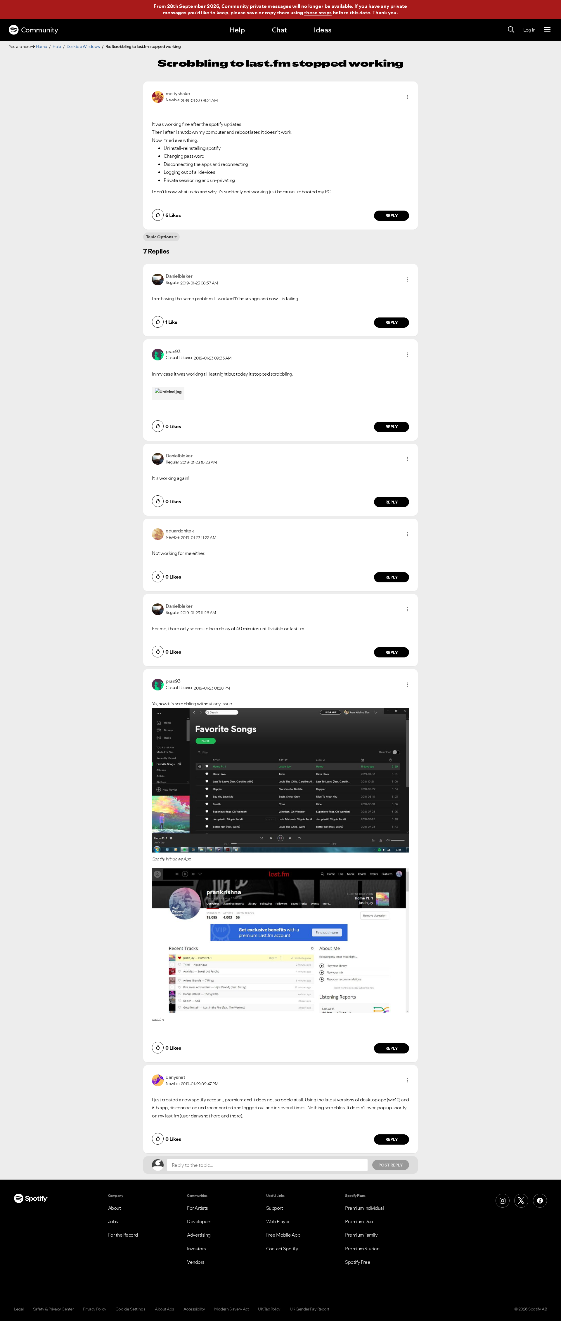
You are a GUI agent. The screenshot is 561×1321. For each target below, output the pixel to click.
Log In (529, 30)
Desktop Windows (83, 46)
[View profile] (158, 96)
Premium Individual (364, 1208)
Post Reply (390, 1165)
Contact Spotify (282, 1248)
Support (274, 1208)
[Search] (511, 30)
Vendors (196, 1262)
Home (41, 46)
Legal (19, 1309)
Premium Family (361, 1235)
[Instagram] (503, 1201)
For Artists (197, 1208)
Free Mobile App (283, 1235)
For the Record (123, 1235)
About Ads (164, 1309)
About (114, 1208)
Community (39, 30)
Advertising (199, 1235)
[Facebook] (540, 1201)
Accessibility (194, 1309)
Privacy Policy (94, 1309)
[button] (407, 97)
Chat (279, 30)
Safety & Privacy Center (53, 1309)
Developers (199, 1221)
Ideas (322, 30)
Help (237, 30)
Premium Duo (359, 1221)
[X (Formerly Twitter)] (521, 1201)
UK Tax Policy (269, 1309)
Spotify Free (357, 1262)
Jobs (113, 1221)
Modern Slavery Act (231, 1309)
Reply (391, 215)
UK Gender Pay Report (309, 1309)
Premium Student (363, 1248)
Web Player (278, 1221)
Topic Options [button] (159, 237)
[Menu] (547, 30)
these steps (318, 12)
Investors (196, 1248)
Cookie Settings (130, 1309)
